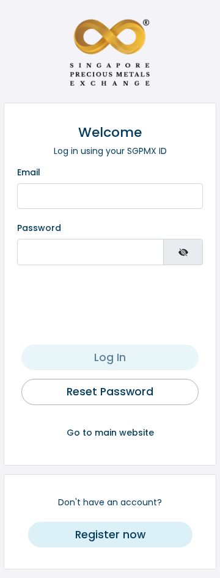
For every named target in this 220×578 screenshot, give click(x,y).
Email (28, 172)
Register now (110, 534)
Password (39, 228)
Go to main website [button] (110, 432)
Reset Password (110, 391)
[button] (110, 534)
